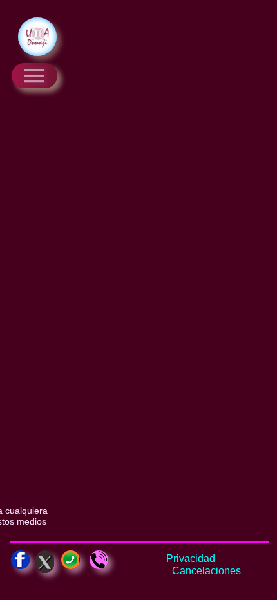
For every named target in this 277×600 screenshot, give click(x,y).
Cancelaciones (206, 570)
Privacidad (190, 558)
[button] (34, 75)
